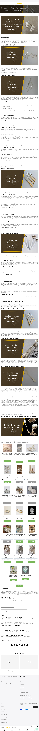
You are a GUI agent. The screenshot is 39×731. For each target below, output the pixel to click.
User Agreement (3, 711)
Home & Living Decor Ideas (7, 640)
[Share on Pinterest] (17, 645)
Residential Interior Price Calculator (25, 695)
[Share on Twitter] (14, 645)
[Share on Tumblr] (19, 645)
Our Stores (2, 706)
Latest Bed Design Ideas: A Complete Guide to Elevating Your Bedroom (29, 671)
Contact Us (21, 689)
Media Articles (22, 684)
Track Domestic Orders (4, 716)
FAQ (20, 686)
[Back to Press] (19, 649)
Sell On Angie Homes (4, 719)
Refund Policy (3, 724)
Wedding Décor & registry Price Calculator (26, 698)
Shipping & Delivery (4, 709)
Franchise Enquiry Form (4, 722)
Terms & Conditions (4, 714)
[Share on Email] (24, 645)
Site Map (2, 704)
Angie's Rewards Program (24, 692)
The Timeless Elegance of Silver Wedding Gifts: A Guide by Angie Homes (12, 613)
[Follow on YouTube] (10, 683)
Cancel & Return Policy (4, 712)
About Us (21, 679)
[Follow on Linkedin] (6, 683)
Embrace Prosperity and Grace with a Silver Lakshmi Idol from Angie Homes (12, 611)
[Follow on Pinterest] (8, 683)
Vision (21, 681)
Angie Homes (14, 72)
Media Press (22, 687)
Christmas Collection (4, 720)
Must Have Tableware (15, 640)
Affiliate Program (22, 690)
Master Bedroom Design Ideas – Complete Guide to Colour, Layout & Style (10, 671)
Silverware (8, 72)
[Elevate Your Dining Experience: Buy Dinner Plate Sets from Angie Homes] (24, 649)
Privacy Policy (3, 708)
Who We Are (22, 678)
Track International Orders (5, 717)
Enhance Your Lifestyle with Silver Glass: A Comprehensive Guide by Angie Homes (13, 602)
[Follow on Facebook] (1, 683)
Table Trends (22, 640)
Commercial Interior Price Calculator (25, 697)
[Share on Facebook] (12, 645)
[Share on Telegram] (22, 645)
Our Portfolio (22, 682)
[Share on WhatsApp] (27, 645)
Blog (1, 703)
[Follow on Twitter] (3, 683)
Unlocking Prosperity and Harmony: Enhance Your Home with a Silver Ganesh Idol (13, 604)
